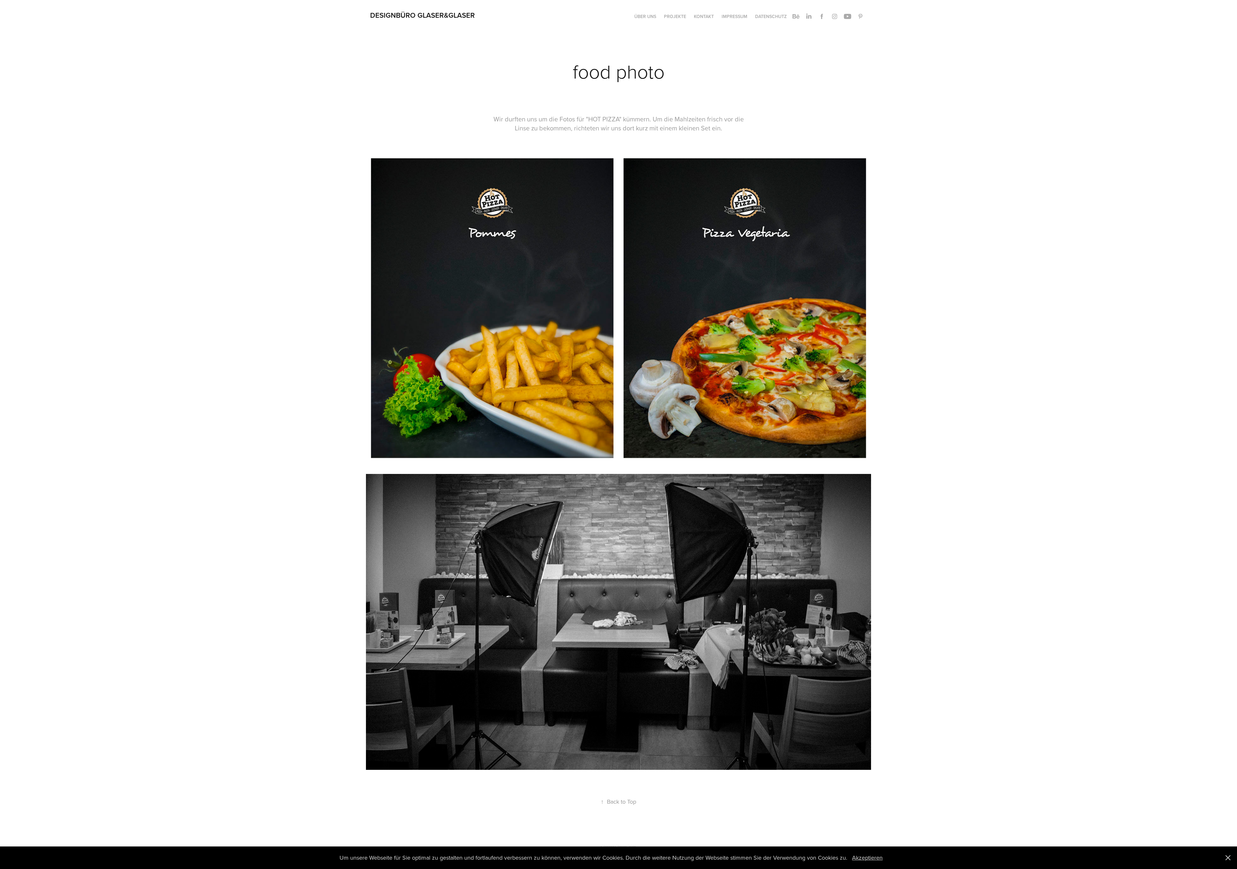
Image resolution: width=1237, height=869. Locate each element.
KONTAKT (704, 16)
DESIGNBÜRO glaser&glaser (422, 15)
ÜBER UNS (645, 16)
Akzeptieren (867, 858)
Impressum (734, 16)
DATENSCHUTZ (771, 16)
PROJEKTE (675, 16)
